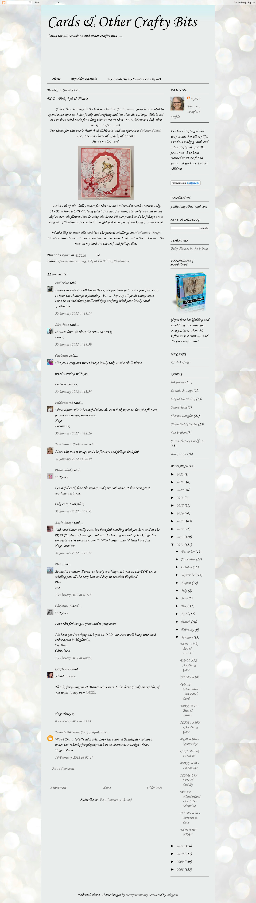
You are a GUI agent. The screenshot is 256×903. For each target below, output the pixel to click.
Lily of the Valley (100, 261)
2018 (180, 498)
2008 (180, 870)
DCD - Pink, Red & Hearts (189, 648)
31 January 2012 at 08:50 (73, 459)
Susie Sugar (64, 523)
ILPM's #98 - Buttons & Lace (190, 818)
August (186, 583)
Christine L (63, 606)
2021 (180, 482)
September (188, 575)
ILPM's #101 (189, 677)
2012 (180, 545)
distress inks (77, 261)
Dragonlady (63, 470)
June (184, 598)
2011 (180, 846)
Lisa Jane (62, 325)
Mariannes (121, 261)
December (188, 552)
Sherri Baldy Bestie (183, 424)
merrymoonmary (137, 895)
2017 (180, 506)
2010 (180, 854)
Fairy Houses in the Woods (189, 249)
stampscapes (179, 454)
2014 (180, 529)
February (188, 630)
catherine (62, 283)
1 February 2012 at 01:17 (73, 595)
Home (56, 79)
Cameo (62, 261)
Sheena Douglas (181, 416)
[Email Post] (98, 255)
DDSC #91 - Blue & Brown (189, 711)
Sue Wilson (178, 433)
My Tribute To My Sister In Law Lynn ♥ (134, 79)
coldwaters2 (64, 403)
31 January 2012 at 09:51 (73, 511)
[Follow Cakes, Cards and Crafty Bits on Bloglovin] (185, 185)
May (184, 606)
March (186, 622)
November (188, 559)
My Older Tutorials (84, 79)
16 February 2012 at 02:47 (74, 758)
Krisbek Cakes (180, 362)
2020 (180, 490)
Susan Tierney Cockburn (187, 441)
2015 (180, 521)
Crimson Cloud (150, 131)
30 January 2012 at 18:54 (73, 392)
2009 (180, 862)
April (185, 614)
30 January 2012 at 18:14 (73, 314)
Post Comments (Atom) (115, 800)
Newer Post (58, 788)
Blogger (172, 895)
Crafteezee (63, 669)
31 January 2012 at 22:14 (73, 553)
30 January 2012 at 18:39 (73, 345)
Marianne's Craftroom (71, 444)
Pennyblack (178, 408)
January (187, 638)
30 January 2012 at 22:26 (73, 433)
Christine (61, 356)
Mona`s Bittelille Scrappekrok (77, 732)
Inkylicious (178, 382)
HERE (90, 693)
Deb (58, 564)
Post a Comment (62, 769)
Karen (195, 99)
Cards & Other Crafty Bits (121, 22)
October (187, 567)
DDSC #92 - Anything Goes (189, 665)
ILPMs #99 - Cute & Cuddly (189, 780)
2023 (180, 475)
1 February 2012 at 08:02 (73, 658)
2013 (180, 537)
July (184, 591)
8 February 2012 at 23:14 (73, 721)
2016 (180, 514)
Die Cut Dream (121, 109)
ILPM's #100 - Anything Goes (189, 727)
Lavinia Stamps (181, 391)
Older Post (154, 788)
